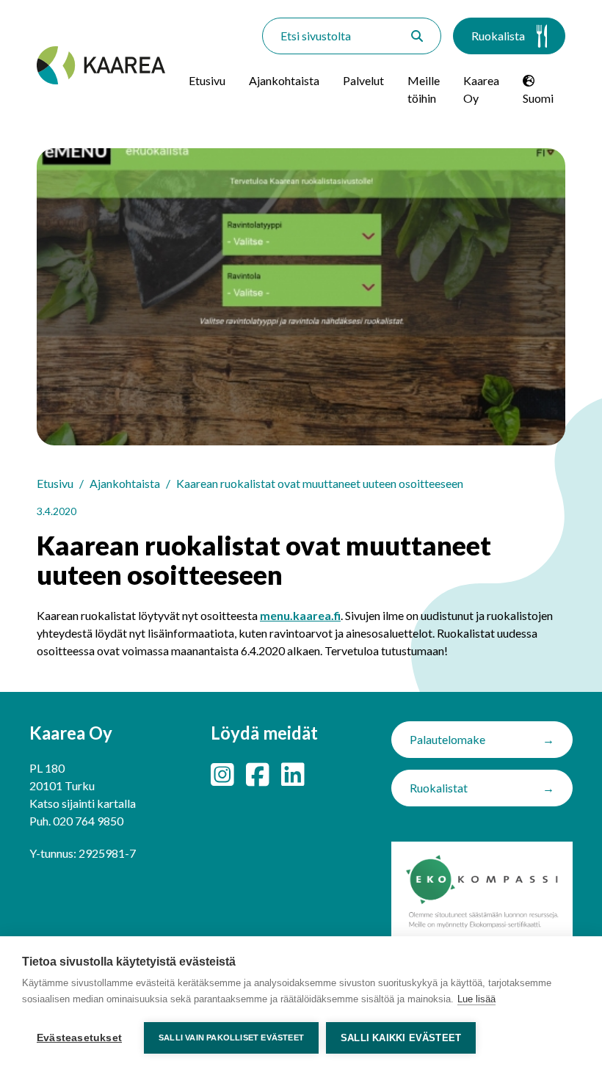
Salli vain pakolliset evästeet (231, 1037)
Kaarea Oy (481, 89)
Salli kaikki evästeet (401, 1037)
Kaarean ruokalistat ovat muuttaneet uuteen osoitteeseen (319, 483)
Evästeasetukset (79, 1037)
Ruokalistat (439, 788)
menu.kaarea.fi (300, 615)
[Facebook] (257, 774)
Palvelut (363, 80)
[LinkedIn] (293, 774)
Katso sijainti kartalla (82, 803)
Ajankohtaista (284, 80)
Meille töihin (423, 89)
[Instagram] (222, 774)
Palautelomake (447, 739)
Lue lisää (476, 998)
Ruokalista (498, 36)
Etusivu (207, 80)
